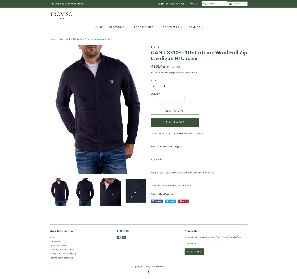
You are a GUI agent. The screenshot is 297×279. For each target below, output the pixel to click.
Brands (195, 27)
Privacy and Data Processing (63, 253)
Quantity (155, 93)
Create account (177, 3)
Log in (161, 3)
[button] (237, 4)
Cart (196, 3)
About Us (54, 237)
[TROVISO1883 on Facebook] (119, 238)
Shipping (169, 72)
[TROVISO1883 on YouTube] (124, 238)
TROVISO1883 (157, 266)
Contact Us (55, 241)
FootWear (171, 27)
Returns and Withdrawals (61, 258)
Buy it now (175, 122)
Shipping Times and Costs (62, 249)
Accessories (144, 27)
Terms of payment (58, 245)
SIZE (153, 80)
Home (98, 27)
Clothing (117, 27)
